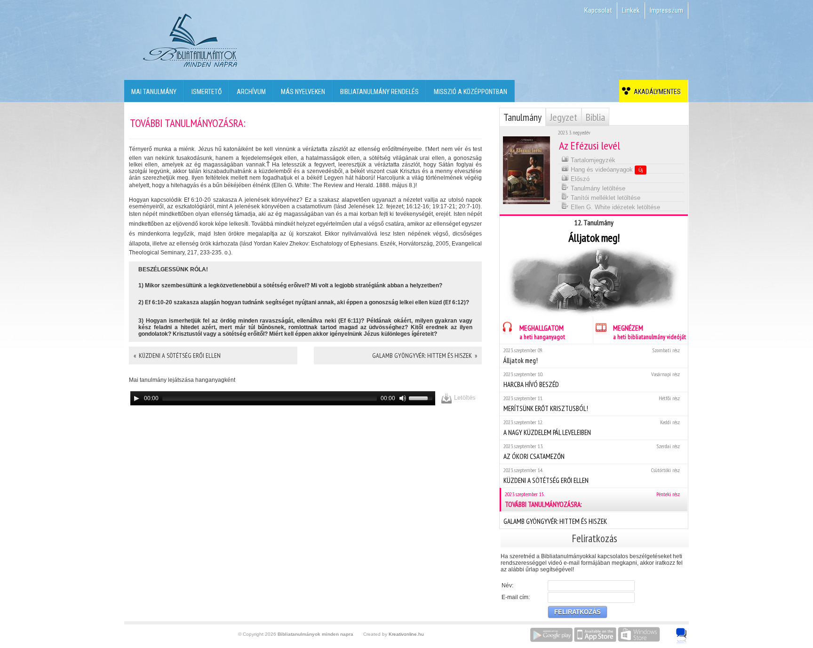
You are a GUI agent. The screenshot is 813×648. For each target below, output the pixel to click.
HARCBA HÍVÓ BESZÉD (591, 380)
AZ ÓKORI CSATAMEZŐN (591, 452)
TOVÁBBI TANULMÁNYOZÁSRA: (592, 499)
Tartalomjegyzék (592, 160)
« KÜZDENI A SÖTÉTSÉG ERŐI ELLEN (177, 355)
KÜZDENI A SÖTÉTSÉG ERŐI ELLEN (591, 475)
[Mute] (402, 398)
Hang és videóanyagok (606, 169)
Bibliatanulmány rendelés (379, 91)
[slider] (422, 397)
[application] (282, 398)
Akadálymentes (656, 91)
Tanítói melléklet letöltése (604, 197)
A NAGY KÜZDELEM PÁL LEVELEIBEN (591, 428)
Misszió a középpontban (470, 91)
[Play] (136, 398)
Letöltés (464, 397)
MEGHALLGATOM (542, 332)
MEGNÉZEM (649, 332)
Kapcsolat (598, 10)
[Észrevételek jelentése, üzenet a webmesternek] (681, 636)
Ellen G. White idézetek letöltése (614, 207)
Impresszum (666, 10)
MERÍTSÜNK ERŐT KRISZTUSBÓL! (591, 404)
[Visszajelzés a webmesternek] (688, 631)
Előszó (579, 178)
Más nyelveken (303, 91)
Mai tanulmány (153, 91)
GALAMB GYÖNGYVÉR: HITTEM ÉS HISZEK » (424, 355)
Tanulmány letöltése (597, 188)
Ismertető (206, 91)
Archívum (251, 91)
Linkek (631, 10)
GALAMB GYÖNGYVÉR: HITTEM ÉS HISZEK (555, 521)
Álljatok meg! (591, 356)
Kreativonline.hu (406, 634)
